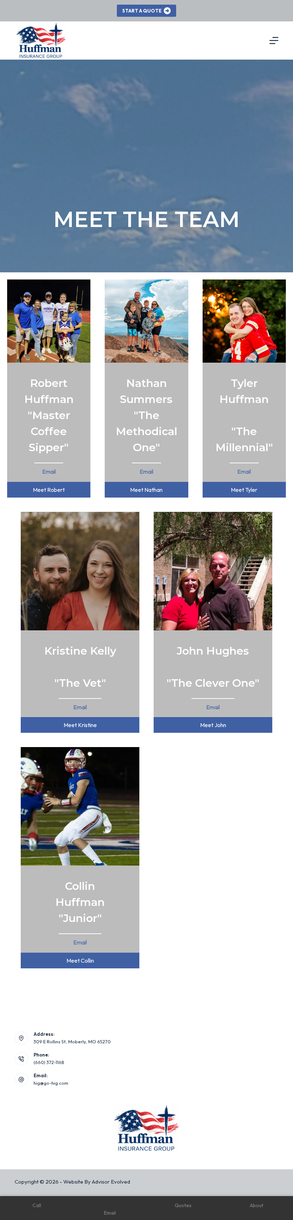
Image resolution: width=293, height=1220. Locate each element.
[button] (48, 490)
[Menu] (273, 40)
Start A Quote (142, 11)
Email (49, 471)
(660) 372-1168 (49, 1062)
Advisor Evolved (111, 1181)
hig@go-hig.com (51, 1083)
